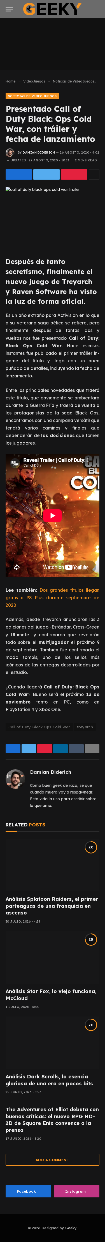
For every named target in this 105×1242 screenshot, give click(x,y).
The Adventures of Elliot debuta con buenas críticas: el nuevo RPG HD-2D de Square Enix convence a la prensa (52, 1119)
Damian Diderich (39, 152)
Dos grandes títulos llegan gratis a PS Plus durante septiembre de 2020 (52, 597)
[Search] (98, 9)
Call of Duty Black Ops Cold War (39, 727)
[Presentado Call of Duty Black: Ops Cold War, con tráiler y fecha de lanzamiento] (52, 217)
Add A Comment (52, 1160)
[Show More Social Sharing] (94, 174)
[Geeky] (52, 9)
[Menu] (9, 9)
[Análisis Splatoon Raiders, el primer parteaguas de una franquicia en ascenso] (52, 865)
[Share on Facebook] (19, 174)
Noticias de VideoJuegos (32, 96)
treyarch (85, 727)
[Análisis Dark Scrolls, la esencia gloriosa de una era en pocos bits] (52, 1043)
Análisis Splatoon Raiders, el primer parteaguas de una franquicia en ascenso (52, 906)
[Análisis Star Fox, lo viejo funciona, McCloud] (52, 957)
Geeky (70, 1228)
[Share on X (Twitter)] (46, 174)
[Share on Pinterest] (74, 174)
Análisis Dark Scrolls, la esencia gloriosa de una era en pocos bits (49, 1079)
